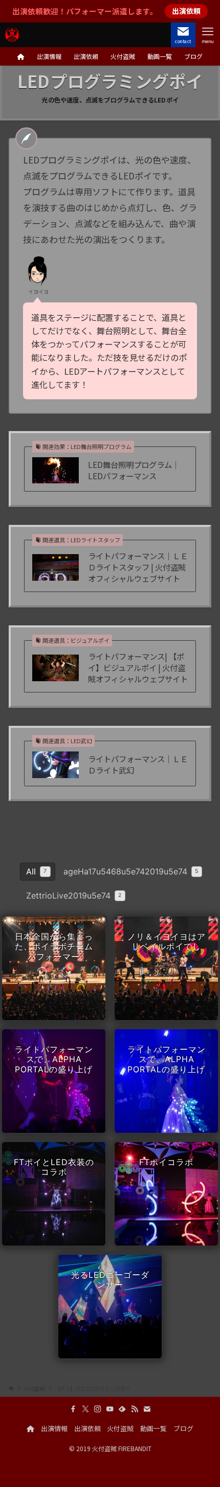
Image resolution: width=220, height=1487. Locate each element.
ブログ (183, 1428)
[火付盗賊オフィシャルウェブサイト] (12, 35)
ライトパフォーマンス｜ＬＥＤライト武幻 (138, 764)
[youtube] (110, 1409)
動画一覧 (153, 1428)
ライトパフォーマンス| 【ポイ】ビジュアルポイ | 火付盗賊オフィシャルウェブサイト (138, 667)
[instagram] (97, 1409)
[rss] (134, 1409)
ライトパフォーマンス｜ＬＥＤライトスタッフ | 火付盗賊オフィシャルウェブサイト (138, 567)
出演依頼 (87, 1428)
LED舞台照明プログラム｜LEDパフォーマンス (134, 470)
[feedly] (122, 1409)
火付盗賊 (120, 1428)
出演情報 (54, 1428)
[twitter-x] (85, 1409)
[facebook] (73, 1409)
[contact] (146, 1409)
